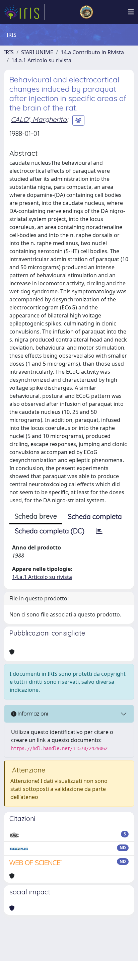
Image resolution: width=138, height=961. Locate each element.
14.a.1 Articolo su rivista (41, 60)
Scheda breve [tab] (36, 516)
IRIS (9, 52)
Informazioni (32, 713)
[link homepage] (24, 12)
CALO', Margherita (39, 119)
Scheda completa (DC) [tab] (49, 531)
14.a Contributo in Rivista (92, 52)
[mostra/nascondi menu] (131, 12)
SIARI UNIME (37, 52)
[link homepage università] (86, 12)
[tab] (99, 531)
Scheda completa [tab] (95, 516)
